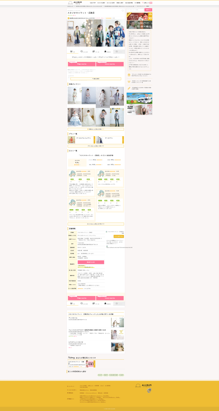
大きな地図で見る (118, 236)
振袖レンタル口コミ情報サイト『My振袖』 (91, 397)
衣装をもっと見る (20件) (95, 129)
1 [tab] (94, 48)
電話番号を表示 (91, 262)
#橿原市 (106, 375)
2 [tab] (97, 48)
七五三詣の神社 (84, 387)
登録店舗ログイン (84, 390)
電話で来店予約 (78, 63)
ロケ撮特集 (108, 385)
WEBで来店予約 (106, 63)
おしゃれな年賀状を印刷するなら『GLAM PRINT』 (93, 400)
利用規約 (82, 393)
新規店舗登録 (93, 390)
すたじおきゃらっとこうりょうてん (74, 10)
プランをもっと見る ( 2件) (95, 146)
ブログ (102, 385)
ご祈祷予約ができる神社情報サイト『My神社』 (92, 399)
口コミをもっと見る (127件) (94, 224)
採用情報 (106, 393)
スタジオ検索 (83, 385)
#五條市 (121, 375)
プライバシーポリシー (91, 393)
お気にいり (148, 2)
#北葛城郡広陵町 (113, 375)
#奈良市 (100, 375)
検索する (148, 9)
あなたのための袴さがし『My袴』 (111, 397)
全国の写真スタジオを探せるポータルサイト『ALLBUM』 (95, 395)
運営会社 (100, 393)
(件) (89, 288)
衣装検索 (97, 385)
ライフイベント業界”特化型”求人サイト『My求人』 (93, 402)
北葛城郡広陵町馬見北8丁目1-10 (80, 18)
